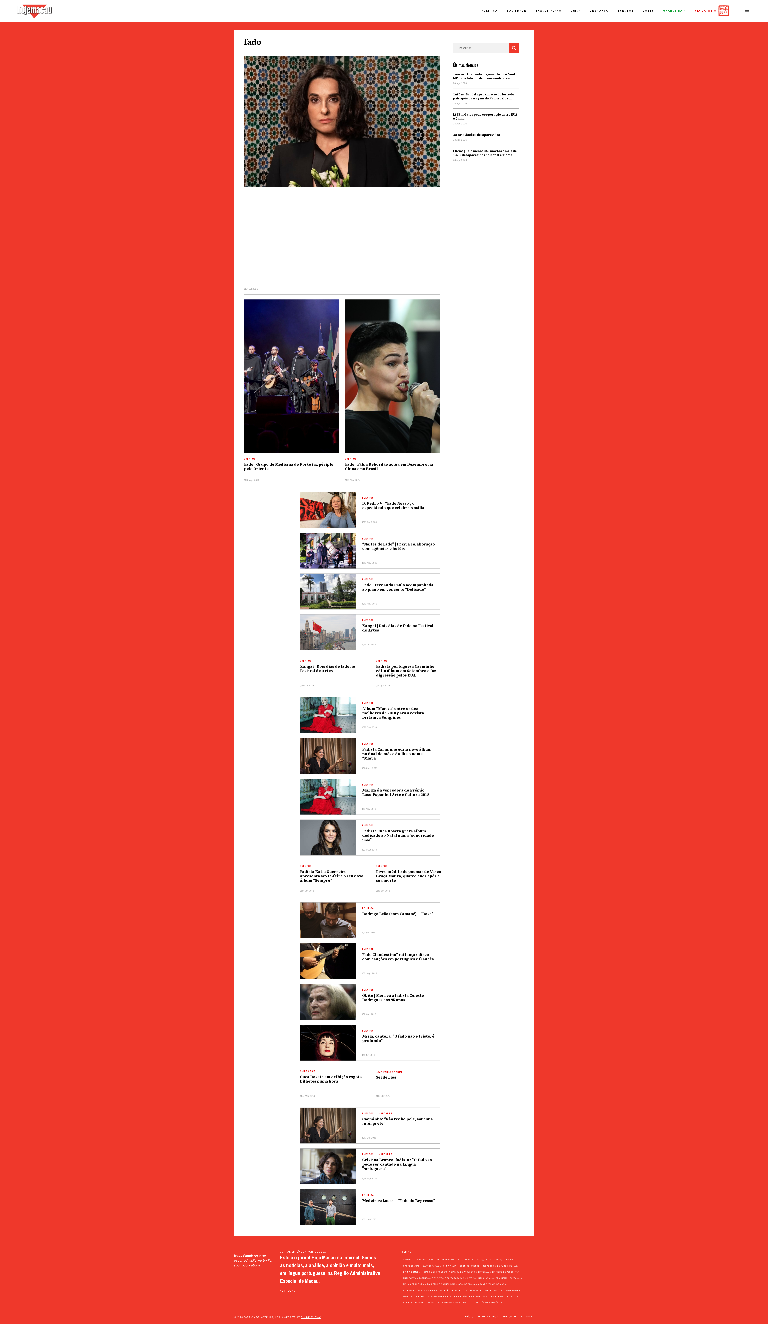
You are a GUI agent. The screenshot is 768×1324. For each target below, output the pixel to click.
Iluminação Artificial (449, 1290)
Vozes (648, 10)
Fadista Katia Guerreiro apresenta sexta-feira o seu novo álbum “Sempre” (331, 876)
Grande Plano (548, 10)
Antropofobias (446, 1260)
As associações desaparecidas (476, 135)
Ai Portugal (426, 1260)
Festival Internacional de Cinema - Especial (493, 1278)
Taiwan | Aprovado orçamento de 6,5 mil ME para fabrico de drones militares (484, 76)
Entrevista (409, 1278)
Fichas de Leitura (413, 1284)
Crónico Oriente (469, 1266)
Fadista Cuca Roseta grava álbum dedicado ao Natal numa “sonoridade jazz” (398, 836)
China (576, 10)
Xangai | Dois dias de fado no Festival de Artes (397, 628)
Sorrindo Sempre (413, 1302)
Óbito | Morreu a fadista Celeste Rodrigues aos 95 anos (393, 998)
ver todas (287, 1290)
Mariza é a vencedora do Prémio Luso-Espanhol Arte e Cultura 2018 (395, 792)
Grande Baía (674, 10)
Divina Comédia (412, 1272)
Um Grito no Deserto (439, 1302)
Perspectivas (436, 1296)
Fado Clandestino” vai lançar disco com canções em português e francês (398, 957)
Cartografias (411, 1266)
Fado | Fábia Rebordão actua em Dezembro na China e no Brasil (389, 466)
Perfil (421, 1296)
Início (469, 1316)
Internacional (473, 1290)
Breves (510, 1260)
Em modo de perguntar (505, 1272)
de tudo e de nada (508, 1266)
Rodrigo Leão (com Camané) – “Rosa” (397, 914)
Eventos (626, 10)
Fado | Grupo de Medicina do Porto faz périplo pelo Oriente (288, 466)
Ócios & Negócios (492, 1302)
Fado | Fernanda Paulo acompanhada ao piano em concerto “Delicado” (397, 587)
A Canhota (409, 1260)
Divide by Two (311, 1317)
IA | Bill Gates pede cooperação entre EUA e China (485, 117)
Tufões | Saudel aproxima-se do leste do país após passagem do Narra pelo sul (483, 96)
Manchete (385, 1113)
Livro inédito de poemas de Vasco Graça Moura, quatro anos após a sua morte (408, 876)
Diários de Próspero (436, 1272)
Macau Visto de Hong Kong (501, 1290)
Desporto (599, 10)
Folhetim (432, 1284)
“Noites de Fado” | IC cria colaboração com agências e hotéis (398, 546)
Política (489, 10)
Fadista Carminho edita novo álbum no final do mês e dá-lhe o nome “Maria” (397, 754)
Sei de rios (386, 1077)
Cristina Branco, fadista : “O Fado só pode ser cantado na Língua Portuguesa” (397, 1164)
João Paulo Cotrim (389, 1072)
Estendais (425, 1278)
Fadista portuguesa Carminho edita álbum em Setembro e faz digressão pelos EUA (406, 671)
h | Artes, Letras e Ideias (418, 1290)
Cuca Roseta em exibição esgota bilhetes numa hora (331, 1079)
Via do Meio (706, 10)
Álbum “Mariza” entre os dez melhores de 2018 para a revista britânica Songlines (393, 713)
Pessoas (452, 1296)
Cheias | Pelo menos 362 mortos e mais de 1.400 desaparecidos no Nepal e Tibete (485, 153)
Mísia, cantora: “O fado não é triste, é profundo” (398, 1038)
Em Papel (527, 1316)
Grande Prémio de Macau (493, 1284)
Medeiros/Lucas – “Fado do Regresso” (398, 1200)
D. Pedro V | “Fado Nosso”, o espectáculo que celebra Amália (393, 505)
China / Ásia (307, 1071)
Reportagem (480, 1296)
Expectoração (455, 1278)
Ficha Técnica (488, 1316)
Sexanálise (497, 1296)
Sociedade (516, 10)
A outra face (465, 1260)
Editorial (483, 1272)
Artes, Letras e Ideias (489, 1260)
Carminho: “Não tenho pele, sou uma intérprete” (397, 1121)
